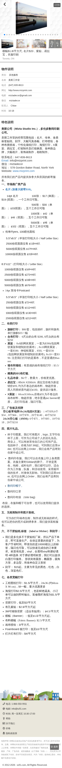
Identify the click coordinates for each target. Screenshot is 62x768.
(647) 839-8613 (15, 85)
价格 (8, 728)
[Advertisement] (31, 662)
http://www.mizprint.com (20, 90)
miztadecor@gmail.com (20, 95)
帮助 (8, 718)
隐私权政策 (11, 733)
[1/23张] (31, 19)
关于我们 (10, 723)
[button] (4, 34)
